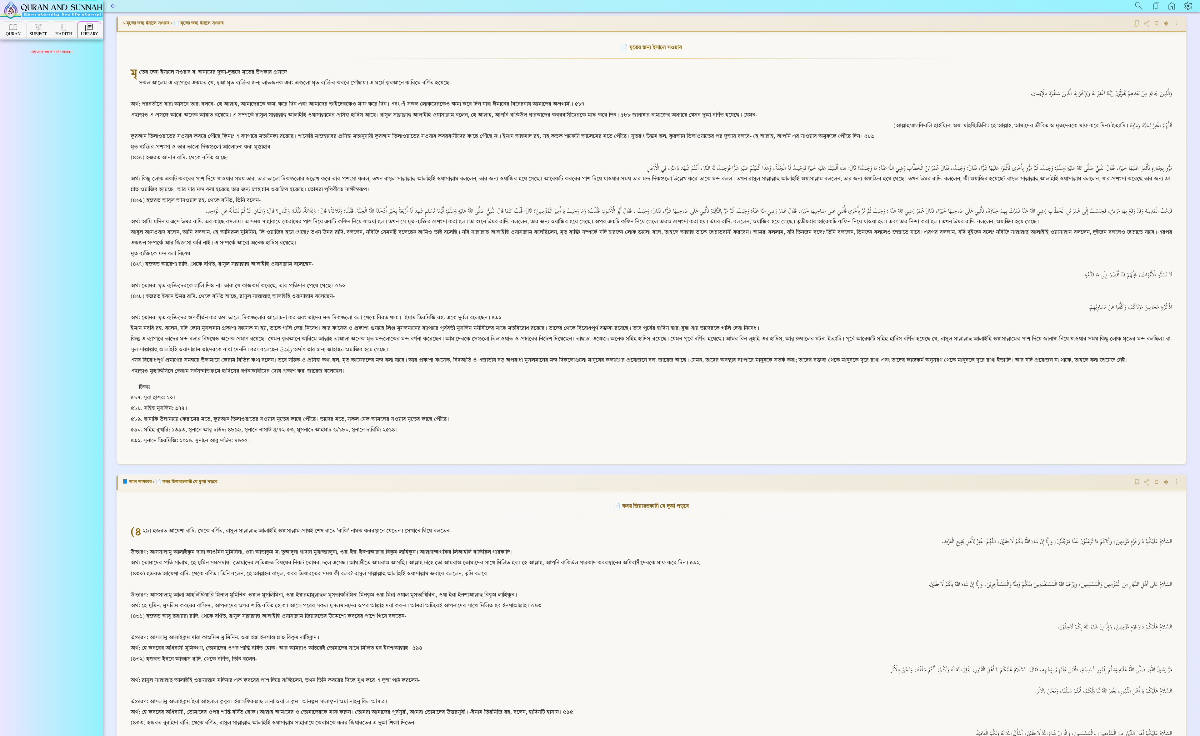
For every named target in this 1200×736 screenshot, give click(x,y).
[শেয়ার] (1146, 23)
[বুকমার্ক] (1156, 23)
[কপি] (1136, 23)
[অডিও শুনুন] (1166, 23)
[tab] (13, 29)
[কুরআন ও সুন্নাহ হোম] (51, 10)
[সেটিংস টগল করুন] (1189, 6)
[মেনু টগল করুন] (114, 6)
